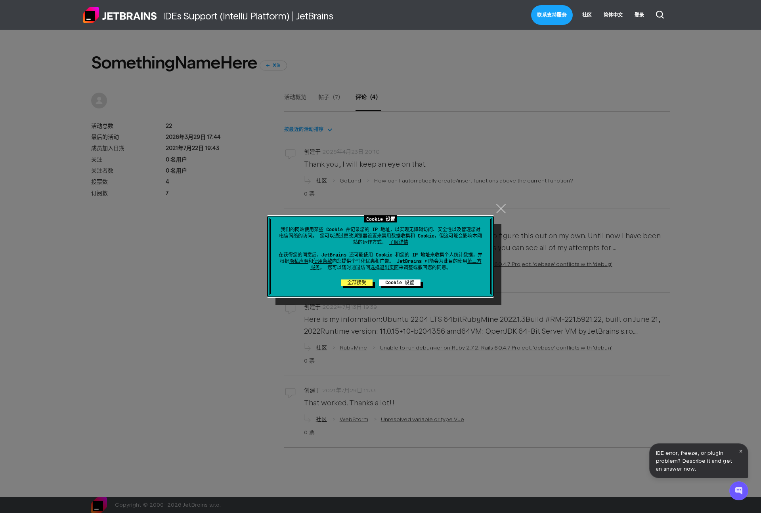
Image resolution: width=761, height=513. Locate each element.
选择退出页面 (384, 267)
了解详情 (398, 242)
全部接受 (356, 282)
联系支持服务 (552, 15)
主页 (120, 15)
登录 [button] (639, 15)
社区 (587, 15)
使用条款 (322, 261)
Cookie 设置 (399, 282)
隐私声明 (298, 261)
